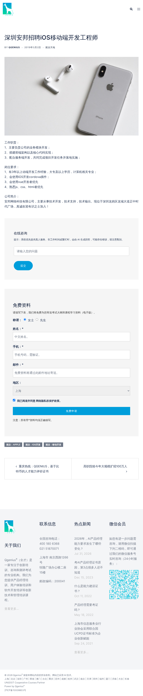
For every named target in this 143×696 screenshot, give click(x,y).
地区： (17, 382)
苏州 (57, 678)
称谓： (17, 320)
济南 (114, 678)
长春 (127, 678)
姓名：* (18, 329)
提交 (23, 265)
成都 (63, 678)
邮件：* (18, 364)
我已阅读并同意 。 (39, 400)
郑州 (95, 678)
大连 (120, 678)
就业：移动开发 (53, 444)
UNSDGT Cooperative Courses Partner (24, 682)
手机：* (18, 346)
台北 (44, 678)
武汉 (76, 678)
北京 (13, 678)
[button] (131, 9)
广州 (25, 678)
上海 (6, 678)
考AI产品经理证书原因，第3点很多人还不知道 (88, 567)
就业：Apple (13, 444)
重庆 (51, 678)
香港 (32, 678)
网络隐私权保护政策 (47, 400)
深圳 (19, 678)
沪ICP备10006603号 (15, 690)
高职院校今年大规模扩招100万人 (105, 466)
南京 (82, 678)
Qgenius (14, 47)
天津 (89, 678)
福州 (101, 678)
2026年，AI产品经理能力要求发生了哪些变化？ (88, 543)
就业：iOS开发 (33, 444)
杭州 (70, 678)
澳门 (38, 678)
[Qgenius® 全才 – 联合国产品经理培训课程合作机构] (8, 9)
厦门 (108, 678)
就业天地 (50, 47)
